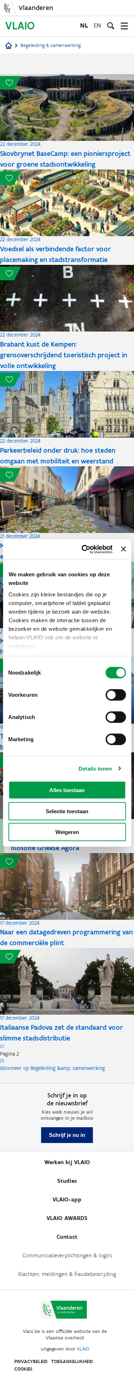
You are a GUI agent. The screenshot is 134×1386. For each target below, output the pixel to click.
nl (84, 25)
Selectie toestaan (67, 811)
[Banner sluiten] (123, 549)
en (97, 25)
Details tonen (95, 768)
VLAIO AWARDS (67, 1218)
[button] (7, 67)
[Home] (8, 46)
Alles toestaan (67, 790)
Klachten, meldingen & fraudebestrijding (67, 1274)
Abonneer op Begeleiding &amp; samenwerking (52, 1068)
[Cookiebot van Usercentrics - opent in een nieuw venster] (84, 549)
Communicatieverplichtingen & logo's (67, 1255)
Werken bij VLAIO (67, 1162)
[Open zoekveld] (110, 25)
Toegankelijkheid (72, 1361)
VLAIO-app (67, 1199)
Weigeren (67, 832)
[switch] (115, 695)
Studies (67, 1180)
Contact (67, 1236)
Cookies (23, 1369)
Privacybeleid (31, 1361)
